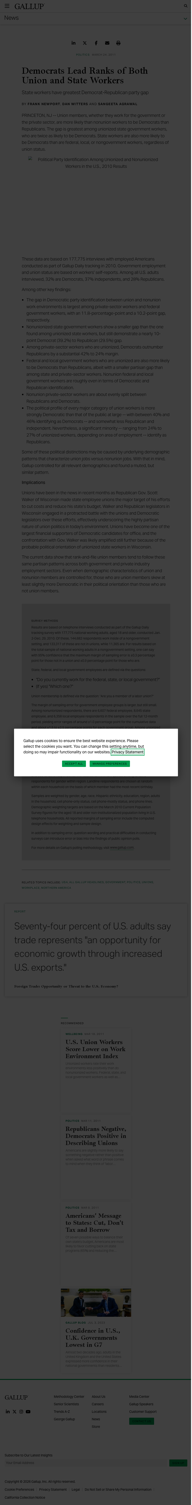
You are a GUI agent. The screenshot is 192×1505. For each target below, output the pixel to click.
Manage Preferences (110, 763)
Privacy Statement (128, 752)
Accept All (74, 763)
